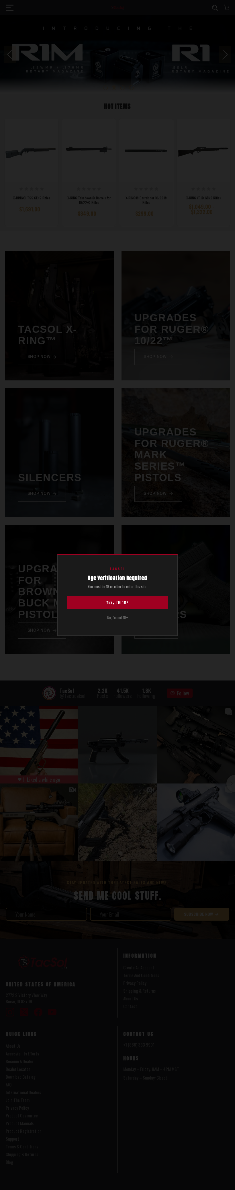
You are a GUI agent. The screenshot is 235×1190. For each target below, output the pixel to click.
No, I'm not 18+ (117, 617)
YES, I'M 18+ (117, 602)
